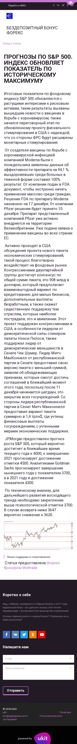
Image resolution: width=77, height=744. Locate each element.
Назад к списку (12, 43)
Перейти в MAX (17, 5)
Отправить (15, 690)
